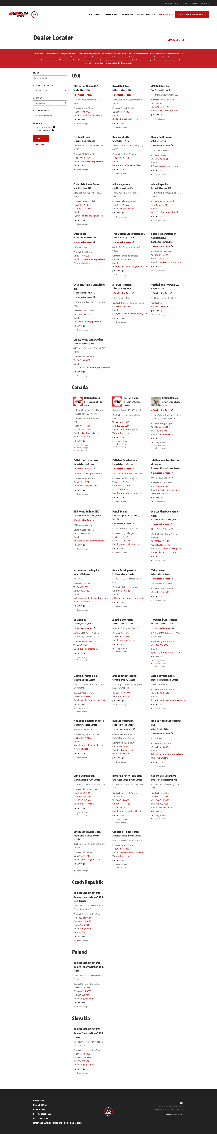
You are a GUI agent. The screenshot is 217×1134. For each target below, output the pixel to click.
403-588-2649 (162, 692)
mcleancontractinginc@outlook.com (90, 598)
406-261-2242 (161, 204)
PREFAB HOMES (111, 14)
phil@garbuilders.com (168, 110)
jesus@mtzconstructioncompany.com (130, 313)
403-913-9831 (83, 696)
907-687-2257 (123, 111)
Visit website (84, 262)
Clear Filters (37, 144)
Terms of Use (160, 1109)
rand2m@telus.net (88, 485)
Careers (194, 3)
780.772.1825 (83, 587)
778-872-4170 (161, 255)
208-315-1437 (84, 208)
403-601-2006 (122, 422)
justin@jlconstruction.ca (169, 489)
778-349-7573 (123, 540)
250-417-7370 (84, 482)
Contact (205, 3)
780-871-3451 (162, 430)
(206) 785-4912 (124, 259)
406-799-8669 (122, 204)
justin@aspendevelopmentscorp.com (168, 700)
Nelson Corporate (175, 1114)
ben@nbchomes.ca (89, 648)
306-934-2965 (122, 848)
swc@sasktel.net (165, 807)
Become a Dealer (176, 39)
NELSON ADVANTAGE (146, 14)
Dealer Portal (177, 1109)
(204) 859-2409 (84, 737)
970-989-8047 (162, 159)
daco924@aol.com (127, 640)
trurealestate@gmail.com (91, 161)
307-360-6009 (83, 360)
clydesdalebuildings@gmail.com (88, 215)
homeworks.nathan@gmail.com (127, 164)
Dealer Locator (40, 1118)
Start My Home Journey (192, 14)
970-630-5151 (122, 157)
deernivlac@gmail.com (90, 859)
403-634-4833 (122, 636)
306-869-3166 (84, 800)
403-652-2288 (123, 425)
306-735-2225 (123, 807)
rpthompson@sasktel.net (130, 811)
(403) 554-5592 (163, 544)
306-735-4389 (122, 800)
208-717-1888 (83, 204)
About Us (168, 3)
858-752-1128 (162, 106)
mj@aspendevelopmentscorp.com (128, 598)
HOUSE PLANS (95, 14)
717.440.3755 (84, 255)
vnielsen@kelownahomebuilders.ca (89, 540)
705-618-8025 (162, 747)
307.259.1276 (162, 306)
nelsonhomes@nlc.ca (90, 433)
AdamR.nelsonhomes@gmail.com (167, 212)
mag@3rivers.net (127, 208)
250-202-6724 (123, 692)
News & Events (181, 3)
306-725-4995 (162, 803)
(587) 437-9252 (162, 541)
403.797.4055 (83, 645)
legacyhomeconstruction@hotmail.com (92, 367)
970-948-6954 (83, 157)
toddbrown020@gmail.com (92, 259)
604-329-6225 (84, 921)
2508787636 (84, 533)
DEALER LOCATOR (165, 14)
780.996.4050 (162, 645)
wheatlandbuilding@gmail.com (88, 745)
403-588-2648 (123, 590)
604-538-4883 (84, 924)
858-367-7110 (161, 103)
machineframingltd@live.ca (92, 700)
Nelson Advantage (42, 1113)
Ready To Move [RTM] (44, 127)
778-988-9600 (162, 486)
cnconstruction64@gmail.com (87, 321)
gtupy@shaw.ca (87, 998)
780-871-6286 (84, 429)
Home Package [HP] (44, 130)
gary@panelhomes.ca (129, 544)
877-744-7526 (122, 536)
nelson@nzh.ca (126, 750)
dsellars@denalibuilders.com (125, 119)
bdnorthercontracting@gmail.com (167, 754)
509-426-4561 (123, 306)
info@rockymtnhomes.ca (130, 492)
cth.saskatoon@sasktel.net (131, 852)
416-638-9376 (123, 746)
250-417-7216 (122, 482)
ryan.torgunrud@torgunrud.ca (165, 652)
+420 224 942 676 (85, 917)
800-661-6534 (83, 425)
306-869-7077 (84, 796)
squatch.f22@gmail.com (91, 115)
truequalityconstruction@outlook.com (130, 266)
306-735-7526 (123, 803)
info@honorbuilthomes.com (164, 166)
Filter (41, 138)
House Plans (39, 1100)
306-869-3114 (83, 792)
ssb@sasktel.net (87, 803)
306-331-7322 (84, 855)
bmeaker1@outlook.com (169, 262)
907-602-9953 (83, 111)
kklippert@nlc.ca (165, 434)
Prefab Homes (40, 1104)
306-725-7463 (161, 796)
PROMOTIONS (127, 14)
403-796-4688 (162, 592)
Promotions (39, 1109)
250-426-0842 (123, 489)
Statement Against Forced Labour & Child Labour (57, 1122)
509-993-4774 (84, 314)
